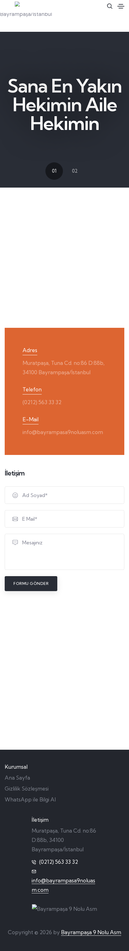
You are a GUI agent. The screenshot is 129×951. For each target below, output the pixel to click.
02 (75, 171)
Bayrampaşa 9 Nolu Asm (91, 932)
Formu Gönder (31, 583)
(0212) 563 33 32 (42, 402)
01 (54, 171)
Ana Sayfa (17, 777)
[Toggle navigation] (120, 6)
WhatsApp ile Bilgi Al (30, 799)
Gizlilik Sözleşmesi (27, 788)
